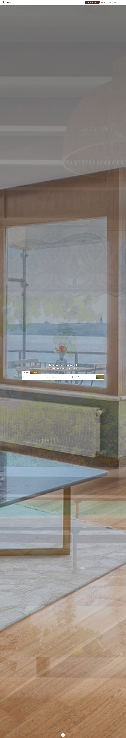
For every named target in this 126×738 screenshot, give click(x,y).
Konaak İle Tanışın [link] (92, 2)
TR (104, 2)
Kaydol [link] (109, 2)
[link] (6, 2)
